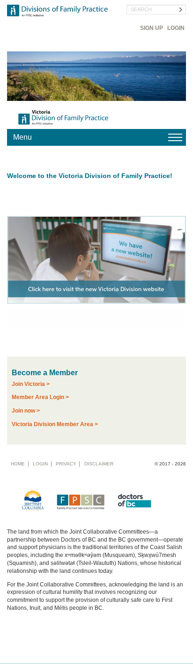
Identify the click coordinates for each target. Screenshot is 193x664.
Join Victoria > (31, 384)
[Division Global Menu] (96, 137)
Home (18, 463)
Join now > (26, 410)
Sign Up (151, 28)
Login (176, 28)
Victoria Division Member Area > (55, 424)
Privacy (66, 463)
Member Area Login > (40, 397)
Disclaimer (98, 463)
